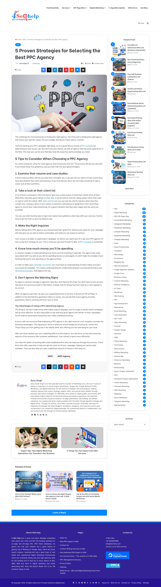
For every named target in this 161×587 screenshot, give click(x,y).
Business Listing (120, 277)
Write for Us (132, 7)
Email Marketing (120, 311)
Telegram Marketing (121, 401)
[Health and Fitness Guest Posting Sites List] (119, 93)
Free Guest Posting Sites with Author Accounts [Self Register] (135, 122)
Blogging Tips (119, 262)
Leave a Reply (59, 512)
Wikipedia (117, 394)
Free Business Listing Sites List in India (136, 148)
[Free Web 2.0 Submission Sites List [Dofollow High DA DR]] (119, 50)
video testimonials (50, 201)
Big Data (117, 364)
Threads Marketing (121, 239)
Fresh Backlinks (53, 7)
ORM (116, 337)
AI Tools (117, 288)
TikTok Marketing (120, 341)
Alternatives (118, 307)
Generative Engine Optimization (126, 379)
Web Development (121, 266)
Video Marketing (120, 322)
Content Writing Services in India (72, 549)
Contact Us (64, 545)
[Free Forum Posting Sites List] (119, 137)
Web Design (118, 254)
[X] (49, 70)
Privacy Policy (65, 563)
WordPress (118, 292)
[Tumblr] (60, 70)
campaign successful (42, 265)
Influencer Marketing (122, 360)
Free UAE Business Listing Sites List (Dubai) (135, 76)
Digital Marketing (97, 7)
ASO (116, 375)
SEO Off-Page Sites (121, 216)
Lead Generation (120, 315)
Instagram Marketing (122, 224)
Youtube (117, 326)
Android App (118, 356)
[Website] (32, 414)
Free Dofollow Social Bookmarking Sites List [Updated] (136, 106)
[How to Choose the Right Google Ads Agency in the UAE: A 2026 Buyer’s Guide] (59, 481)
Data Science (119, 349)
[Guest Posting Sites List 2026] (119, 164)
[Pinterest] (66, 70)
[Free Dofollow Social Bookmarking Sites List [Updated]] (119, 108)
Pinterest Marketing (121, 386)
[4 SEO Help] (25, 15)
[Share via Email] (83, 70)
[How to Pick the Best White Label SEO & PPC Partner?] (28, 481)
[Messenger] (77, 70)
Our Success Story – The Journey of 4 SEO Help (78, 556)
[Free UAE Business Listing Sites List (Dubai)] (119, 79)
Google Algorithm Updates (124, 270)
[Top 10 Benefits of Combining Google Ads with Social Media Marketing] (89, 481)
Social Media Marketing (123, 220)
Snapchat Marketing (122, 236)
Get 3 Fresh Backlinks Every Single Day (136, 60)
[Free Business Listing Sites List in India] (119, 152)
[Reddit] (71, 70)
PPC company (87, 146)
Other (116, 243)
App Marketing (119, 405)
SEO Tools (118, 319)
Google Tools (119, 273)
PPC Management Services (70, 560)
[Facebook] (43, 70)
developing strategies (24, 271)
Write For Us (115, 583)
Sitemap (63, 567)
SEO (115, 209)
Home (19, 39)
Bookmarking (119, 367)
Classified (118, 251)
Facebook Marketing (122, 228)
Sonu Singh (23, 63)
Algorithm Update (117, 7)
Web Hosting (119, 296)
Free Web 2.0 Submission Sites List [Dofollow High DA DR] (136, 47)
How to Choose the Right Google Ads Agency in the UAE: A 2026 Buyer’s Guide (58, 496)
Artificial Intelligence (122, 285)
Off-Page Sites (79, 7)
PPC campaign (85, 242)
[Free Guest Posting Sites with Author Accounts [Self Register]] (119, 123)
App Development (121, 303)
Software (117, 334)
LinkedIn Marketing (121, 232)
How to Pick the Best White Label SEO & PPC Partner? (28, 495)
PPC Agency (64, 356)
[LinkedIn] (54, 70)
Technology (118, 345)
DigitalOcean (60, 583)
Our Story (144, 7)
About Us (63, 538)
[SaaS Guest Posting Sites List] (119, 177)
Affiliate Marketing (121, 352)
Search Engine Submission (124, 371)
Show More (129, 189)
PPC (24, 39)
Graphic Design (120, 330)
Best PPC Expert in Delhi (69, 541)
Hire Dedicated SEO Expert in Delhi (73, 552)
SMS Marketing (120, 390)
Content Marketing (121, 281)
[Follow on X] (28, 63)
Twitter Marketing (121, 382)
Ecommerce (118, 258)
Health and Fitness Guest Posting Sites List (137, 89)
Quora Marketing (120, 398)
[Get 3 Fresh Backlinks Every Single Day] (119, 64)
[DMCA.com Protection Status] (113, 567)
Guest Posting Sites (121, 247)
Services (65, 7)
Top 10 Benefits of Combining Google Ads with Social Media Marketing (88, 496)
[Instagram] (46, 414)
